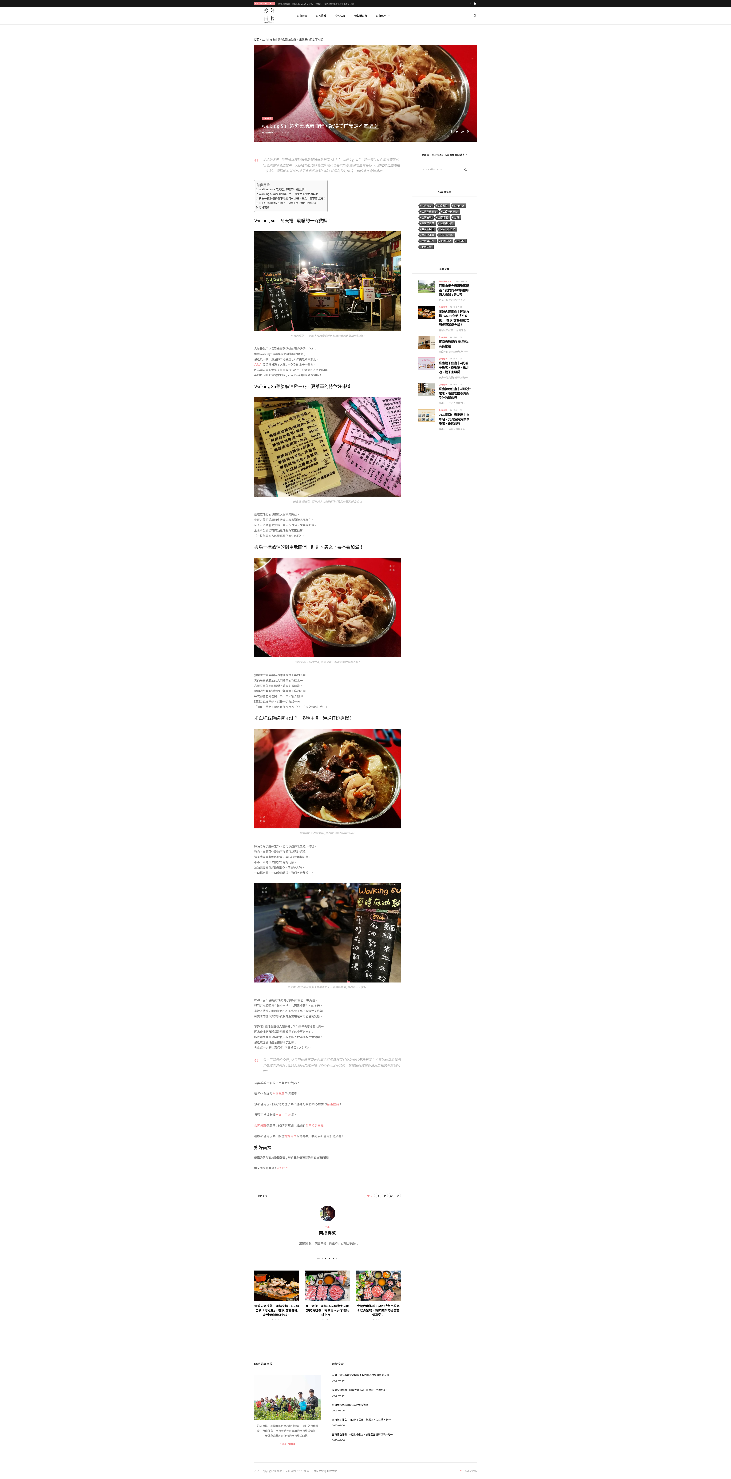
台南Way (381, 15)
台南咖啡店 (428, 235)
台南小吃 (262, 1195)
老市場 (460, 241)
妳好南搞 (264, 207)
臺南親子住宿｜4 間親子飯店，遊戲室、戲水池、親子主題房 (454, 367)
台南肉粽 (446, 241)
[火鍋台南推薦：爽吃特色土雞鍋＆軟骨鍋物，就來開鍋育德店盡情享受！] (378, 1286)
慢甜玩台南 (360, 15)
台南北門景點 (447, 229)
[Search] (475, 15)
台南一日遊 (283, 1114)
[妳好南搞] (269, 15)
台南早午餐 (428, 223)
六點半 (258, 364)
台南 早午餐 (428, 241)
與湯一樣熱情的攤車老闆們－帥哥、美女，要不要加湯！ (292, 198)
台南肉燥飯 (446, 223)
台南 (456, 217)
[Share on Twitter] (456, 131)
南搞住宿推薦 (445, 281)
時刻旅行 (282, 1168)
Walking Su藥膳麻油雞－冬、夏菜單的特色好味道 (288, 194)
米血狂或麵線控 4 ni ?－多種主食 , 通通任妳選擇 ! (288, 203)
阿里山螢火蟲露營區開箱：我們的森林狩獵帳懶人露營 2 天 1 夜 (454, 290)
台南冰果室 (428, 229)
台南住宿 (340, 15)
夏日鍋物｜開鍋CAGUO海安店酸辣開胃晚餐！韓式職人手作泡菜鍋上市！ (327, 1310)
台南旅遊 (443, 205)
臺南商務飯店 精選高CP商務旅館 (293, 3)
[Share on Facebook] (451, 131)
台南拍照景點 (450, 211)
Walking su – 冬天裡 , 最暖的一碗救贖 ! (282, 189)
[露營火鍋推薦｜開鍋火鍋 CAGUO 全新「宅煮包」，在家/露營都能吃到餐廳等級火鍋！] (276, 1286)
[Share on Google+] (462, 131)
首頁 (256, 39)
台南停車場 (446, 235)
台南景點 (321, 15)
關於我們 (319, 1471)
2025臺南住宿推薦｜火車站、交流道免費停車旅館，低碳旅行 (454, 419)
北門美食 (427, 247)
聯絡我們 (332, 1471)
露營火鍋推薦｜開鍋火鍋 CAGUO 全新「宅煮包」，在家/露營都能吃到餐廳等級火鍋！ (276, 1310)
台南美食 (302, 15)
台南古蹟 (427, 217)
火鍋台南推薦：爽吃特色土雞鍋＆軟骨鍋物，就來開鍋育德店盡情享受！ (378, 1310)
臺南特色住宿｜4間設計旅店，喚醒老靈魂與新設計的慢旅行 (455, 393)
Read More (288, 1443)
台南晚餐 (278, 1093)
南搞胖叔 (269, 132)
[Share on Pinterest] (467, 131)
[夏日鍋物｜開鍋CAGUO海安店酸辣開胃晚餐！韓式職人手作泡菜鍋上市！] (327, 1286)
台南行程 (443, 217)
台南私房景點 (314, 1125)
